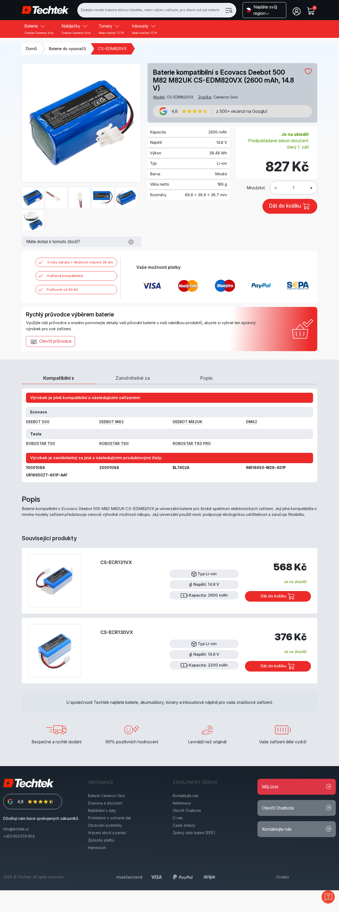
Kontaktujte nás (186, 796)
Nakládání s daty (102, 810)
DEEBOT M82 (111, 421)
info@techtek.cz (16, 829)
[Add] (275, 187)
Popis (206, 378)
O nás (178, 818)
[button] (264, 10)
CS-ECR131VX (116, 562)
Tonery (111, 28)
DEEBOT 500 (38, 421)
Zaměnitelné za (132, 378)
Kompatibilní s (58, 378)
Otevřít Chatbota (187, 810)
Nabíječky (76, 28)
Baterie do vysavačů (67, 48)
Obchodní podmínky (105, 825)
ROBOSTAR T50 (40, 443)
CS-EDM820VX (112, 48)
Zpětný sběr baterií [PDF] (194, 833)
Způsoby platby (101, 840)
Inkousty (144, 28)
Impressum (97, 848)
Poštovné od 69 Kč (62, 289)
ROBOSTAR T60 (114, 443)
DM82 (251, 421)
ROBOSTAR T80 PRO (192, 443)
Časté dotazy (184, 825)
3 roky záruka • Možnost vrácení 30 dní (80, 262)
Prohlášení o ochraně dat (109, 818)
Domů (31, 48)
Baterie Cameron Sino (106, 796)
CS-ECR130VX (116, 632)
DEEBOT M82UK (187, 421)
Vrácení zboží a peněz (107, 833)
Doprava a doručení (105, 803)
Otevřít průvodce (55, 341)
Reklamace (182, 803)
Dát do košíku (274, 595)
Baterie (38, 28)
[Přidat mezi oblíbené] (308, 71)
